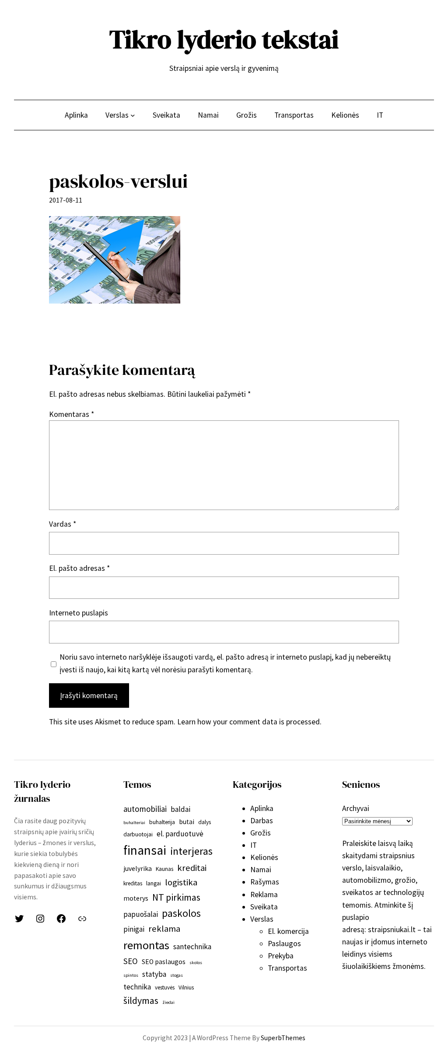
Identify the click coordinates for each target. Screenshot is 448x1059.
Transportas (287, 968)
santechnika (192, 946)
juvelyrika (137, 868)
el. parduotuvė (180, 834)
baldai (180, 809)
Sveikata (264, 907)
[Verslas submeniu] (132, 114)
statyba (154, 974)
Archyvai (355, 808)
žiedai (168, 1002)
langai (153, 883)
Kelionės (264, 857)
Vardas (62, 524)
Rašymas (264, 882)
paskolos (181, 913)
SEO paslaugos (164, 962)
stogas (176, 975)
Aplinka (261, 808)
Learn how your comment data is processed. (249, 722)
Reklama (264, 894)
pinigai (133, 929)
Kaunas (164, 869)
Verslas (261, 919)
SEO (130, 961)
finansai (144, 850)
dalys (204, 822)
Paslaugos (284, 943)
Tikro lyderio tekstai (224, 39)
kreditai (191, 868)
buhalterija (162, 822)
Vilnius (186, 987)
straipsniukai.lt (392, 929)
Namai (260, 869)
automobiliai (145, 809)
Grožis (260, 833)
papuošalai (140, 914)
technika (137, 987)
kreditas (132, 883)
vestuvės (165, 987)
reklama (164, 928)
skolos (195, 962)
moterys (135, 898)
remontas (146, 945)
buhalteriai (134, 822)
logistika (181, 882)
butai (186, 822)
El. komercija (288, 931)
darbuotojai (138, 834)
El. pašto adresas (79, 568)
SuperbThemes (283, 1038)
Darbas (261, 820)
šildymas (140, 1000)
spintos (130, 975)
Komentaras (71, 414)
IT (253, 845)
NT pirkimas (176, 897)
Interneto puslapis (78, 613)
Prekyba (281, 956)
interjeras (191, 851)
